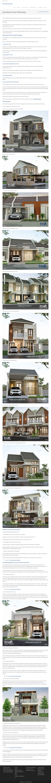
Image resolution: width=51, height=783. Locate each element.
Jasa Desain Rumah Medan (15, 560)
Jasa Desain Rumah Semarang (16, 747)
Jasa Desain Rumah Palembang (43, 11)
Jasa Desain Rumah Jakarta (15, 589)
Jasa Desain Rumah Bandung (15, 676)
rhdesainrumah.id (37, 99)
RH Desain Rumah (8, 4)
